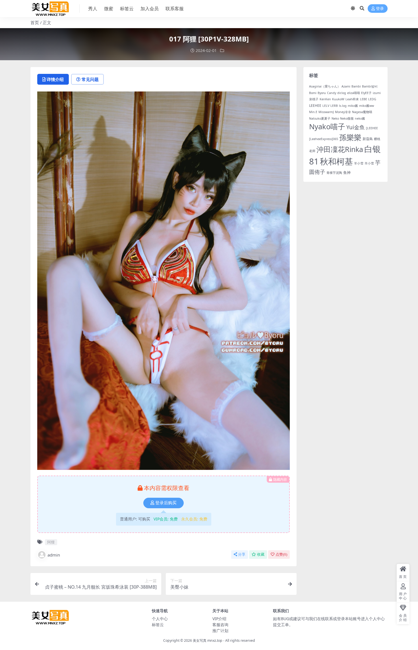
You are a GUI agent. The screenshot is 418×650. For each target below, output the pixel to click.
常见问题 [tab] (90, 79)
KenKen (325, 99)
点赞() (281, 554)
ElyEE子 (366, 93)
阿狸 (51, 542)
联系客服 (174, 8)
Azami (346, 86)
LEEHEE (315, 105)
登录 (380, 9)
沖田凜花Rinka (339, 149)
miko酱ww (366, 106)
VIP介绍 (219, 618)
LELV (325, 106)
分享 (241, 554)
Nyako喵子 (327, 126)
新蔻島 (368, 138)
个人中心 (160, 618)
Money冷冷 (343, 112)
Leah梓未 (352, 99)
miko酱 (353, 106)
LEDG (372, 99)
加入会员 (149, 8)
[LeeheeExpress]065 (323, 139)
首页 (34, 22)
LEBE (363, 99)
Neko (335, 118)
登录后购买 (166, 503)
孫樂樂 (350, 137)
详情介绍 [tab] (55, 79)
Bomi (312, 93)
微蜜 (108, 8)
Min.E (313, 112)
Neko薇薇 (347, 118)
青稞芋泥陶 (334, 173)
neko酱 (360, 118)
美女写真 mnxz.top (207, 640)
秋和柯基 (336, 161)
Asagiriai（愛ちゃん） (324, 86)
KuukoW (338, 99)
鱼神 (347, 172)
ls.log (343, 106)
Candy (331, 93)
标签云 (127, 8)
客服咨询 (220, 624)
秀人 (92, 8)
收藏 (260, 554)
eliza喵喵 (353, 93)
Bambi (356, 86)
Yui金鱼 (355, 127)
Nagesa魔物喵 (362, 112)
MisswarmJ (326, 112)
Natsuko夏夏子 (319, 118)
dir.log (341, 93)
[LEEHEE (372, 128)
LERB (334, 106)
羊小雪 (358, 163)
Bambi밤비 (370, 86)
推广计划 (220, 630)
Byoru (322, 93)
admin (53, 555)
